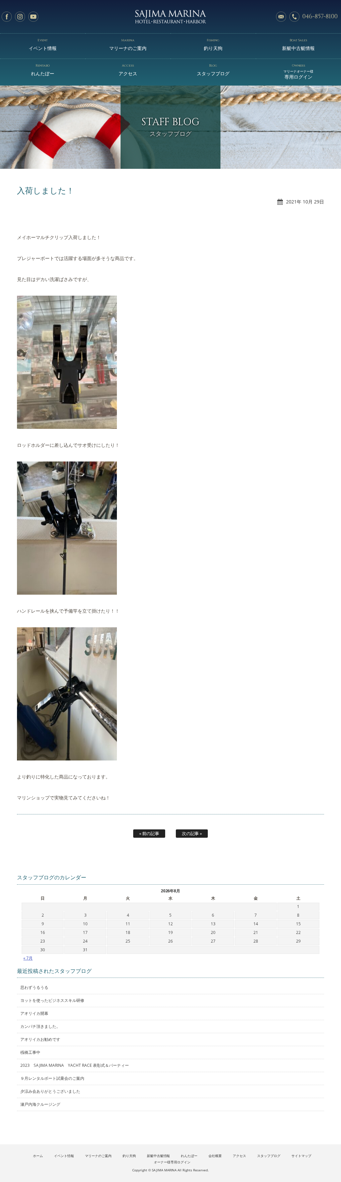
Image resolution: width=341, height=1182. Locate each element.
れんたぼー (42, 69)
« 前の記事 (149, 833)
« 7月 (28, 958)
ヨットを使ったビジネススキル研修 (52, 1000)
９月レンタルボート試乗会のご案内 (52, 1078)
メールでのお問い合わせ (281, 16)
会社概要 (215, 1156)
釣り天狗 (213, 44)
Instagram (20, 16)
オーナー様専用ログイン (172, 1162)
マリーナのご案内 (128, 44)
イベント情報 (43, 44)
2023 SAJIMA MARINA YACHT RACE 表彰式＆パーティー (74, 1065)
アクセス (128, 69)
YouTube (33, 16)
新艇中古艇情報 (298, 44)
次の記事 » (192, 833)
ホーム (38, 1156)
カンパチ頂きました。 (40, 1026)
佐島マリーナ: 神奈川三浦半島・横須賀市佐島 (170, 16)
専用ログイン (298, 71)
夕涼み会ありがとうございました (50, 1091)
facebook (6, 16)
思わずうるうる (34, 987)
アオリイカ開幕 (34, 1013)
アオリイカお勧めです (40, 1039)
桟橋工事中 (30, 1052)
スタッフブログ (213, 69)
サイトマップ (301, 1156)
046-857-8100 (320, 16)
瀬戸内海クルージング (40, 1104)
